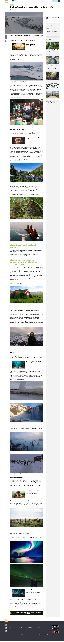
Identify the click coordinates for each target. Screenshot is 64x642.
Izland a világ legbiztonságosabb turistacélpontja (30, 44)
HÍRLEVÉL (39, 627)
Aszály (12, 627)
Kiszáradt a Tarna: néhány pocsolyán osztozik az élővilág (52, 81)
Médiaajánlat (40, 636)
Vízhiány (12, 625)
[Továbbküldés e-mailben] (6, 38)
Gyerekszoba (30, 627)
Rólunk (39, 629)
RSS (38, 625)
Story (29, 625)
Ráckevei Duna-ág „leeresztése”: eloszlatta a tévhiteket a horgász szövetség (51, 65)
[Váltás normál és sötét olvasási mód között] (51, 0)
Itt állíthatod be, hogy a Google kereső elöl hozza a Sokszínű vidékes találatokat (27, 613)
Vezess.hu (21, 629)
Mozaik (11, 4)
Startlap (21, 625)
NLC (28, 629)
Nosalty (21, 632)
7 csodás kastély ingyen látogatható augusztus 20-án (52, 100)
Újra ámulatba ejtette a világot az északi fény (33, 590)
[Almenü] (10, 1)
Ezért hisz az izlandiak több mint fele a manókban (32, 138)
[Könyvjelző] (6, 41)
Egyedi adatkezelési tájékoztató (43, 634)
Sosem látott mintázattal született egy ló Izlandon (32, 491)
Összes (51, 25)
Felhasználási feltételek (42, 632)
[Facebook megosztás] (6, 36)
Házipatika (21, 634)
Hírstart (21, 627)
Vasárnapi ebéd (13, 629)
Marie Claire (30, 632)
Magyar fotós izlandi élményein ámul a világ (33, 362)
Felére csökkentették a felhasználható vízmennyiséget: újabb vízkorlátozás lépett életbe (52, 50)
